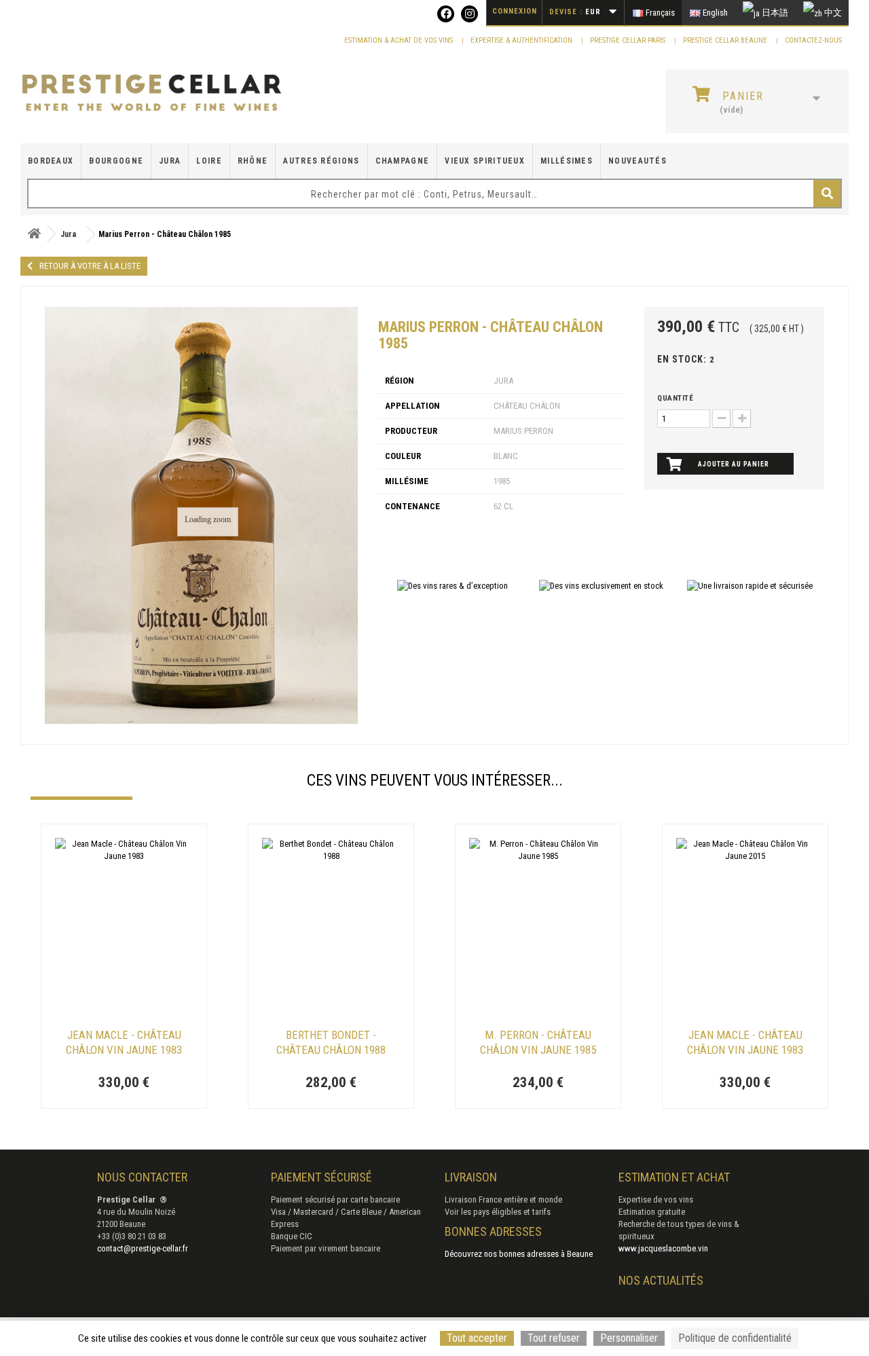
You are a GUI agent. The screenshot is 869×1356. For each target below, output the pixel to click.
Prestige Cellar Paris (628, 40)
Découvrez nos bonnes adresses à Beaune (519, 1254)
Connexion (514, 11)
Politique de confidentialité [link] (735, 1338)
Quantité (675, 398)
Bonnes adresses (493, 1231)
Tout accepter (477, 1338)
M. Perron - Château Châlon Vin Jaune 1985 (538, 1042)
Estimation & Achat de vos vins (399, 40)
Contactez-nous (813, 40)
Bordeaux (50, 161)
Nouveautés (637, 161)
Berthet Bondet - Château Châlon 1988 (331, 1042)
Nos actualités (660, 1280)
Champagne (402, 161)
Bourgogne (116, 161)
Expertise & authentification (522, 40)
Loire (209, 161)
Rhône (253, 161)
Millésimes (566, 161)
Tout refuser (554, 1338)
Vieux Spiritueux (485, 161)
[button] (37, 968)
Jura (170, 161)
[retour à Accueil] (34, 233)
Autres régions (321, 161)
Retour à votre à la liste (90, 266)
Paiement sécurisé (321, 1177)
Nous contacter (142, 1177)
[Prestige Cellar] (151, 93)
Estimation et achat (674, 1177)
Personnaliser (629, 1338)
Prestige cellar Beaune (726, 40)
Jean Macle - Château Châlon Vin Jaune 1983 (124, 1042)
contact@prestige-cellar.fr (142, 1248)
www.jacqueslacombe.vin (663, 1248)
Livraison (471, 1177)
